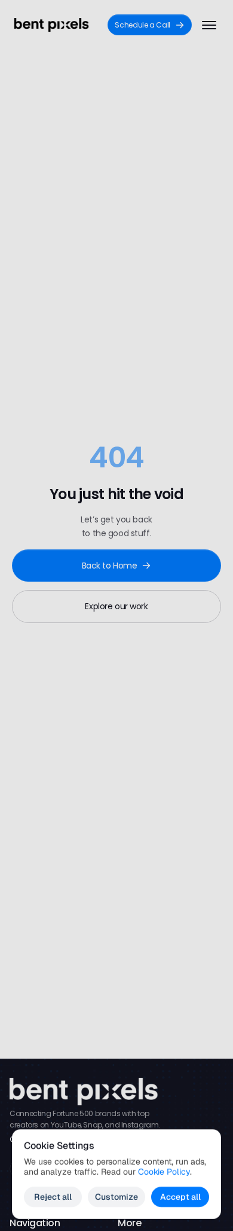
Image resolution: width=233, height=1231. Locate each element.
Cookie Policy (164, 1171)
